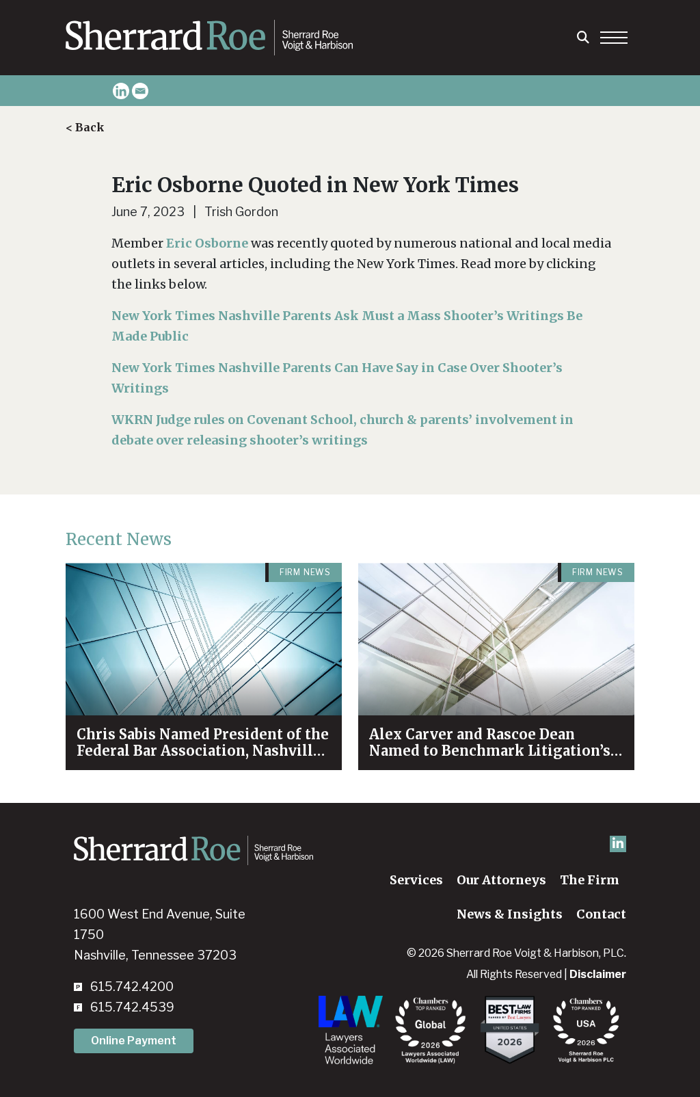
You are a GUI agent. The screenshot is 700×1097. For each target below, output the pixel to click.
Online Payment (133, 1040)
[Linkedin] (121, 91)
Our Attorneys (501, 880)
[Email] (140, 91)
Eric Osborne (207, 243)
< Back (85, 127)
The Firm (589, 880)
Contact (601, 914)
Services (416, 880)
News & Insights (510, 914)
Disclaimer (597, 974)
